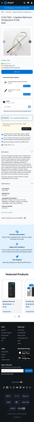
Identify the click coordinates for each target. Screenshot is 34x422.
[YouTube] (17, 387)
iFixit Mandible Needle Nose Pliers (17, 81)
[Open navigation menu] (2, 2)
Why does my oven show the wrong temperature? (17, 111)
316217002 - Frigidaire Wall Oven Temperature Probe (18, 12)
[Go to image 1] (16, 56)
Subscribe (28, 370)
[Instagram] (14, 387)
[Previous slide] (15, 316)
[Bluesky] (24, 387)
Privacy (3, 354)
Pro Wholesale (22, 333)
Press (19, 340)
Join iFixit (26, 129)
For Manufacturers (23, 338)
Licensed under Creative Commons (17, 414)
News (19, 343)
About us (3, 330)
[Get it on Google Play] (24, 358)
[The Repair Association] (30, 387)
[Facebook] (7, 387)
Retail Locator (21, 335)
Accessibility (4, 351)
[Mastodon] (20, 387)
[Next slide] (18, 316)
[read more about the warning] (25, 218)
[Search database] (24, 2)
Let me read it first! (8, 374)
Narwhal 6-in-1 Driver (14, 90)
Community (21, 330)
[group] (4, 42)
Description (5, 152)
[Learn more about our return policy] (13, 145)
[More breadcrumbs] (2, 12)
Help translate (16, 382)
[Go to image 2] (18, 56)
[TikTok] (4, 387)
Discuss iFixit (4, 335)
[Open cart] (28, 2)
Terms (3, 357)
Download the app (24, 348)
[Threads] (27, 387)
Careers (3, 338)
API (2, 340)
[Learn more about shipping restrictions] (14, 65)
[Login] (31, 2)
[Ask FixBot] (29, 106)
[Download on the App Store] (24, 353)
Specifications (5, 184)
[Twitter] (11, 387)
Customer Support (6, 333)
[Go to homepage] (9, 2)
